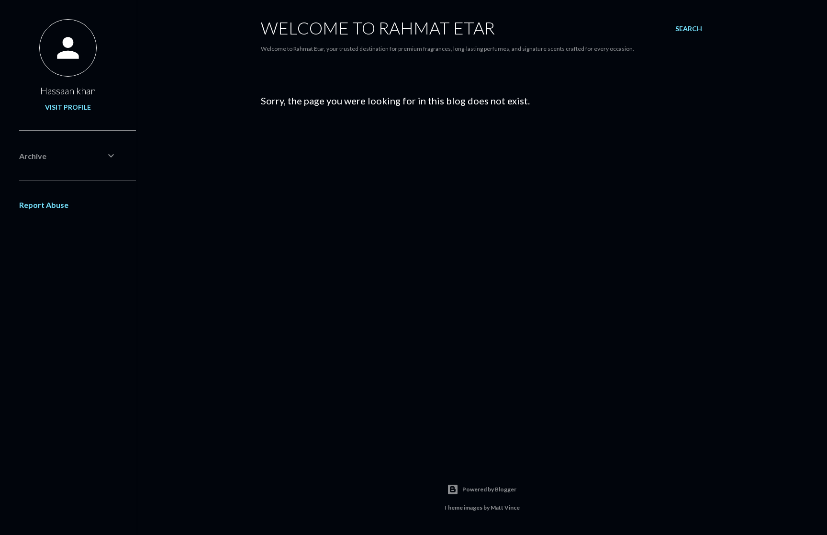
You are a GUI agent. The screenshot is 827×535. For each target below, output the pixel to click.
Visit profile (68, 107)
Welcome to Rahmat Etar (378, 27)
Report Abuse (43, 204)
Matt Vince (505, 507)
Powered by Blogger (489, 489)
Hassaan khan (68, 90)
